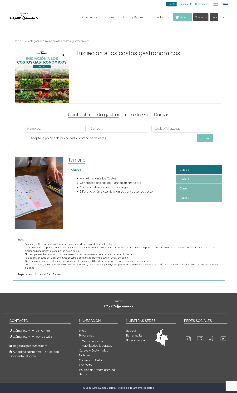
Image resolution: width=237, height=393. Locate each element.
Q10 (183, 17)
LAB (214, 17)
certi (222, 17)
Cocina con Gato (90, 360)
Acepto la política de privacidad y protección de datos (68, 138)
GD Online (201, 17)
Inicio (18, 41)
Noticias (84, 355)
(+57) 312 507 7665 (40, 330)
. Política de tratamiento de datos (135, 387)
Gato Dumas (89, 17)
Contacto (160, 17)
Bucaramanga (202, 4)
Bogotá (171, 4)
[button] (63, 55)
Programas (110, 17)
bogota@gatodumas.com (30, 345)
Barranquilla (186, 4)
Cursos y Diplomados (135, 17)
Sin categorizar (33, 41)
